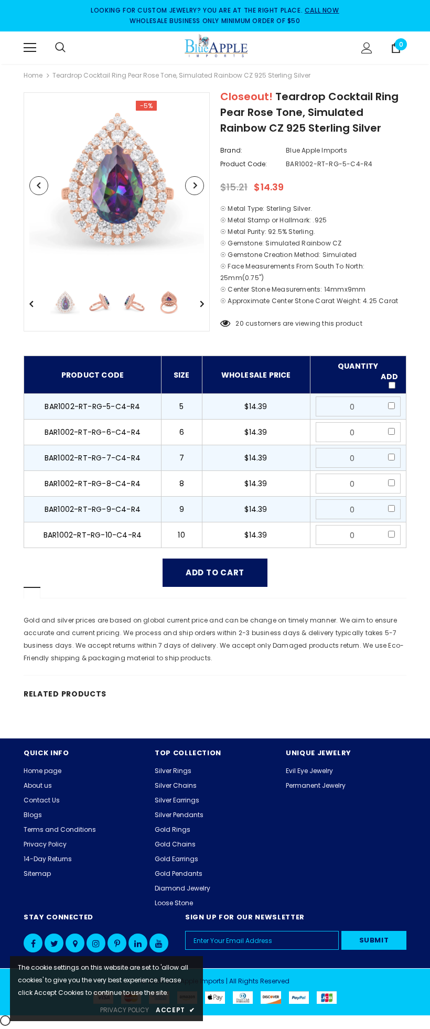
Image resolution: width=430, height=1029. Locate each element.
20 (239, 323)
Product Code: (243, 163)
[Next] (194, 185)
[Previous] (38, 185)
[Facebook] (33, 943)
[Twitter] (54, 943)
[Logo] (216, 47)
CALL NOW (322, 10)
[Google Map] (75, 943)
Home (33, 75)
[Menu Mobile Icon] (30, 47)
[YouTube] (158, 943)
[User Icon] (366, 47)
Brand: (231, 150)
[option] (116, 185)
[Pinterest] (117, 943)
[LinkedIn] (137, 943)
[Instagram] (96, 943)
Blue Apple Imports (316, 150)
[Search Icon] (71, 47)
